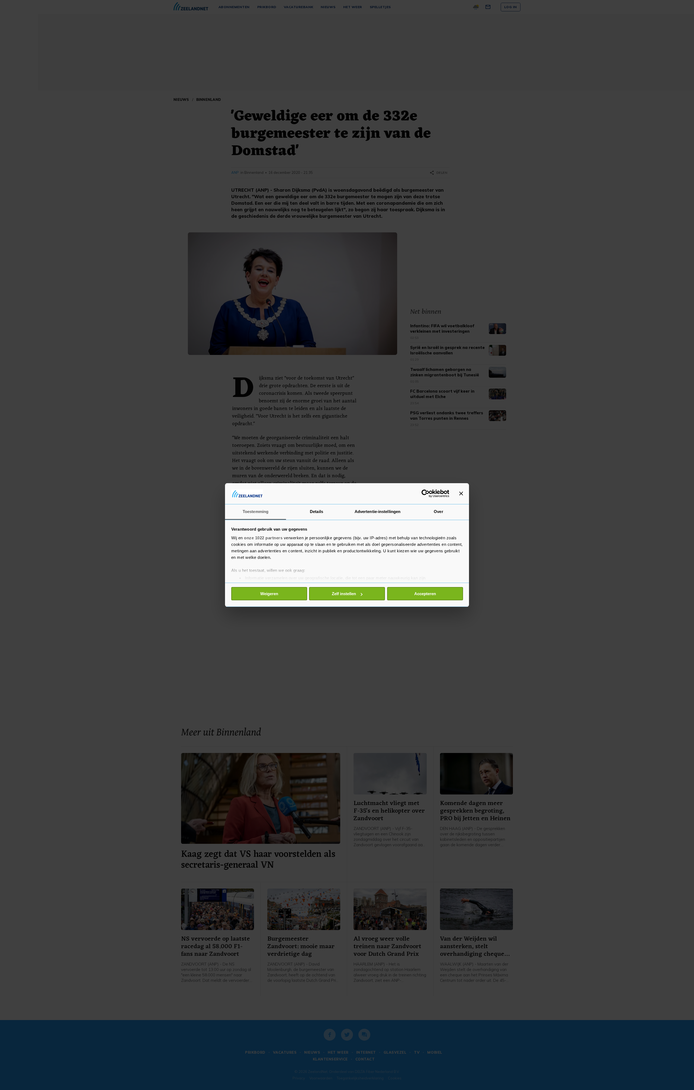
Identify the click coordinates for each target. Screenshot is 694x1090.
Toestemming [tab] (255, 511)
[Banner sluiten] (461, 493)
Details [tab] (316, 511)
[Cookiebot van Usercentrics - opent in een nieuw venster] (425, 493)
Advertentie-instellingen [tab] (377, 511)
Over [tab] (438, 511)
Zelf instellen (344, 593)
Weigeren (269, 593)
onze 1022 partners (263, 538)
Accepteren (425, 593)
